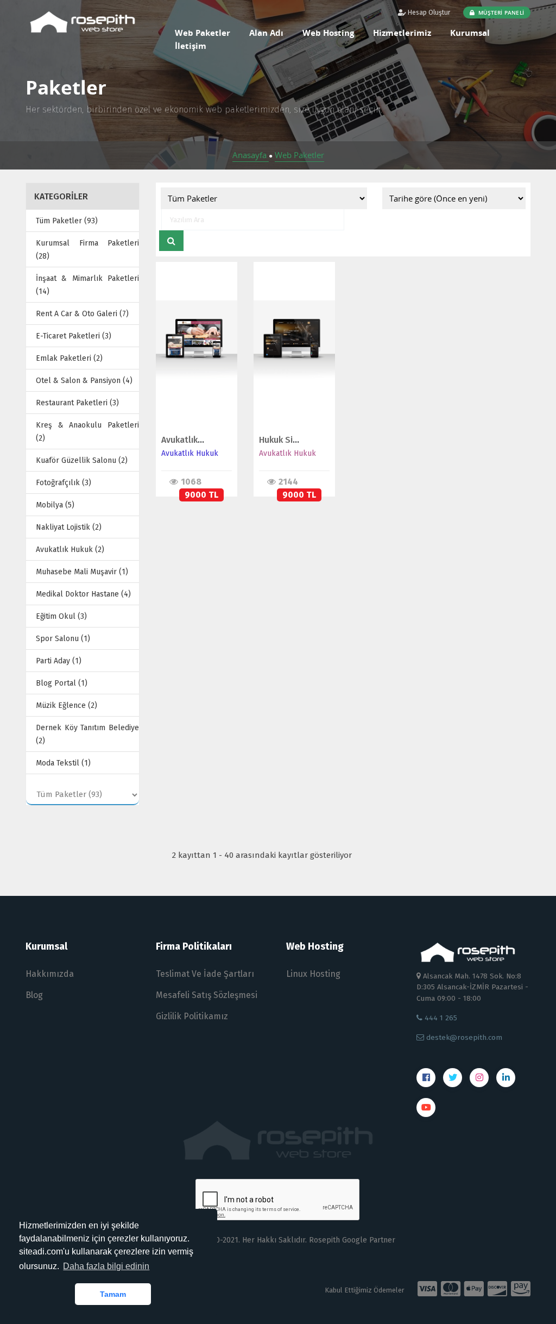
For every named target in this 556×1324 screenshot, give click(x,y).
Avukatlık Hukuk (189, 453)
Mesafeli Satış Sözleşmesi (206, 995)
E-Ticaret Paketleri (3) (73, 336)
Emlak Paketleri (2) (69, 358)
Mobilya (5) (55, 505)
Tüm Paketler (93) (67, 220)
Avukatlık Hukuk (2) (70, 549)
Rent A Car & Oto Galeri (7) (82, 313)
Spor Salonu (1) (63, 638)
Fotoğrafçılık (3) (63, 482)
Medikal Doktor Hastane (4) (83, 594)
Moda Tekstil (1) (63, 763)
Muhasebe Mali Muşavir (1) (82, 571)
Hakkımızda (50, 974)
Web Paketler (299, 154)
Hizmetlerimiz (402, 32)
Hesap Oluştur (428, 12)
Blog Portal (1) (61, 683)
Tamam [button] (113, 1294)
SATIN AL (192, 352)
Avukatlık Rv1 (187, 440)
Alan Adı (266, 32)
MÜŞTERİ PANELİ (500, 12)
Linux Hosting (313, 974)
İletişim (190, 45)
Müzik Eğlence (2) (66, 705)
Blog (34, 995)
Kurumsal (470, 32)
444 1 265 (439, 1017)
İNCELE (191, 329)
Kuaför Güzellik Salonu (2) (82, 460)
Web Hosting (328, 32)
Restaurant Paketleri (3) (77, 402)
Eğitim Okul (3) (61, 616)
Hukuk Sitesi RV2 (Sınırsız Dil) (317, 440)
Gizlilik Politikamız (192, 1016)
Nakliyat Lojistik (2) (69, 527)
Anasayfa (250, 154)
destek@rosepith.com (463, 1037)
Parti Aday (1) (58, 661)
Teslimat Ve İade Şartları (205, 974)
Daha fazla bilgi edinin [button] (106, 1266)
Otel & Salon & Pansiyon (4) (84, 380)
